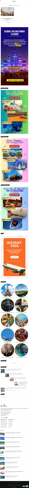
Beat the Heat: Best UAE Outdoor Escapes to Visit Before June (13, 369)
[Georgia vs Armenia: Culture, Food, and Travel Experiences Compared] (2, 472)
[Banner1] (14, 56)
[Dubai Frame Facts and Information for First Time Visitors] (2, 443)
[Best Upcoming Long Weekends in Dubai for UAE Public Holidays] (2, 452)
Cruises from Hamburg (4, 424)
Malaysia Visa (10, 420)
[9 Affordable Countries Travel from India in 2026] (2, 477)
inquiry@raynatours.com (7, 410)
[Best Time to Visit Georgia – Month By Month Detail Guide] (2, 447)
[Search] (28, 1)
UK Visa (10, 427)
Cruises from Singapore (4, 423)
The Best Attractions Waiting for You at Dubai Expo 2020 (7, 19)
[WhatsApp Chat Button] (27, 486)
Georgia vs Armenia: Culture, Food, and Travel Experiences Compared (14, 471)
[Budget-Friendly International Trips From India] (2, 463)
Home (1, 3)
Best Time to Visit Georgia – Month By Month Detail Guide (12, 446)
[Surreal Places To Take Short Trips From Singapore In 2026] (2, 433)
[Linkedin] (15, 482)
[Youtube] (6, 417)
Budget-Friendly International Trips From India (11, 462)
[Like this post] (5, 22)
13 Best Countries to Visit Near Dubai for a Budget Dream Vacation (13, 437)
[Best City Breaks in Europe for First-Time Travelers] (2, 468)
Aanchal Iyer (3, 20)
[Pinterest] (13, 482)
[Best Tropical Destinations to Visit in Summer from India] (2, 458)
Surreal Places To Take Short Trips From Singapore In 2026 (12, 432)
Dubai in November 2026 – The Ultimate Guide (16, 373)
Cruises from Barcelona (4, 427)
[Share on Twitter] (7, 22)
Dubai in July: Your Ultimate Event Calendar (20, 377)
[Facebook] (1, 417)
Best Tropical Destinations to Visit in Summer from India (12, 457)
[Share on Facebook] (6, 22)
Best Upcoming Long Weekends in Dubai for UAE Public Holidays (13, 451)
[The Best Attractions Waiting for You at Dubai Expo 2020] (7, 11)
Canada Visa (10, 423)
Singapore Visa (11, 424)
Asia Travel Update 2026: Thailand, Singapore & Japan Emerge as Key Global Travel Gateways (23, 383)
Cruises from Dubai (3, 420)
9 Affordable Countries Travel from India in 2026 (11, 476)
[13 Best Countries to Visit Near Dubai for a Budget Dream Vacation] (2, 438)
